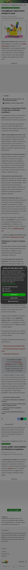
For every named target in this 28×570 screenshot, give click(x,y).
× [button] (25, 267)
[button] (14, 284)
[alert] (14, 285)
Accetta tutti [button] (14, 294)
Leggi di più (12, 281)
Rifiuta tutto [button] (14, 298)
